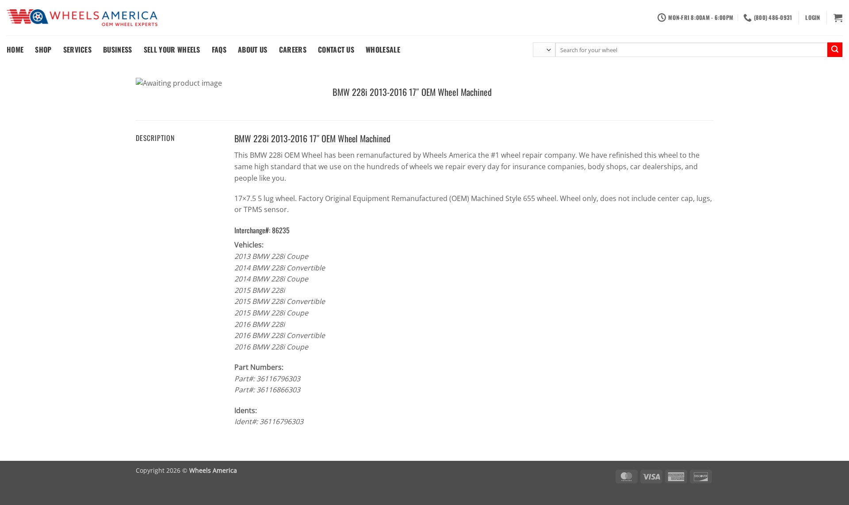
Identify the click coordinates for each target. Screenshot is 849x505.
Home (15, 49)
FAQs (219, 49)
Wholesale (383, 49)
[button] (812, 18)
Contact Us (336, 49)
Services (77, 49)
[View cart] (838, 17)
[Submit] (834, 49)
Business (117, 49)
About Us (253, 49)
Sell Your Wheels (172, 49)
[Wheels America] (82, 18)
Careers (292, 49)
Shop (43, 49)
